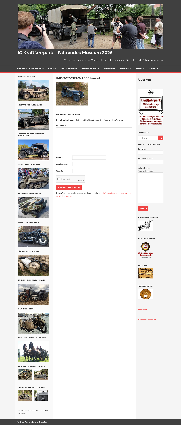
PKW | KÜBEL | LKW (68, 68)
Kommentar (62, 125)
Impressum (142, 309)
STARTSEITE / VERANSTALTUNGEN (30, 68)
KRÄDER (51, 68)
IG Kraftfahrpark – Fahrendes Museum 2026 (65, 52)
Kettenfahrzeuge (89, 68)
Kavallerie (124, 68)
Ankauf (139, 68)
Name (59, 157)
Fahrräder (109, 68)
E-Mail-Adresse (63, 164)
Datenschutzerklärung (147, 320)
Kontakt (152, 68)
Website (59, 171)
